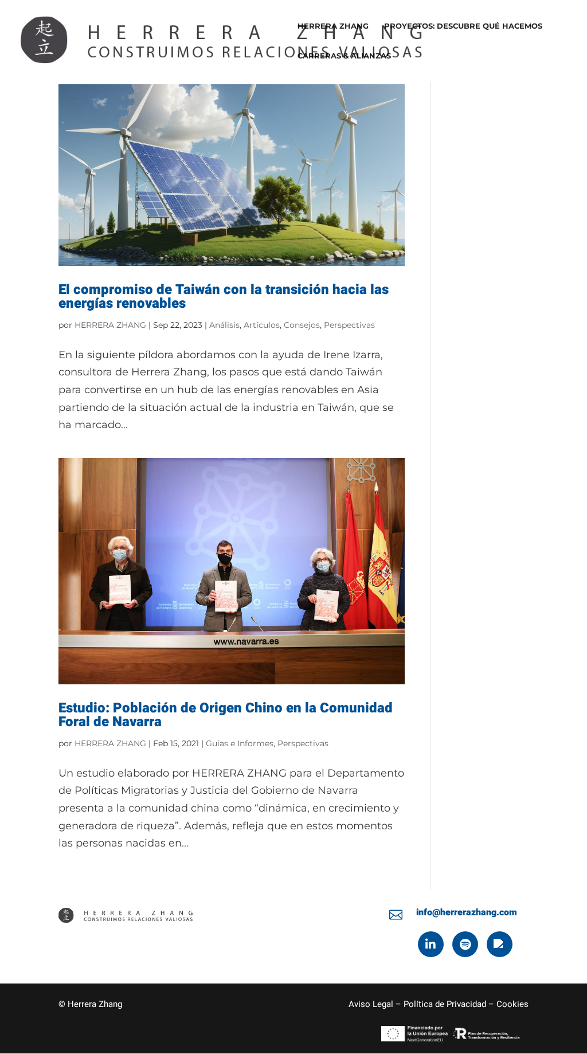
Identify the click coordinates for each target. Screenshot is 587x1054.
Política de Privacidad (445, 1004)
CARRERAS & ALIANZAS (344, 56)
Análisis (224, 325)
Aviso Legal (371, 1004)
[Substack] (499, 944)
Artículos (262, 325)
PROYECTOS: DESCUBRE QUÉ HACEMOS (463, 26)
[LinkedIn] (431, 944)
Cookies (512, 1004)
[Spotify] (465, 944)
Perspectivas (349, 325)
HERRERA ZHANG (333, 26)
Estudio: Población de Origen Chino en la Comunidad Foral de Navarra (225, 715)
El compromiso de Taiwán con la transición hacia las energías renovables (223, 297)
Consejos (302, 325)
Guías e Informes (239, 743)
